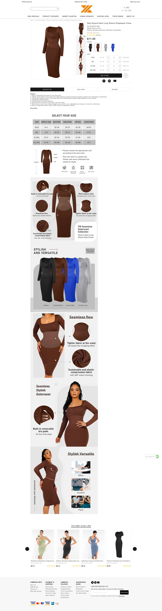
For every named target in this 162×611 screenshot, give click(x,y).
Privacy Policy (65, 595)
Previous (27, 549)
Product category (40, 20)
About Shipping (50, 591)
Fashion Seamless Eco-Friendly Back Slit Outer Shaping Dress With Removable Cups (119, 561)
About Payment (50, 595)
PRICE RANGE (118, 16)
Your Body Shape (81, 593)
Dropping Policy (65, 589)
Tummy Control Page (82, 591)
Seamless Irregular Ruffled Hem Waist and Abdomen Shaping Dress (93, 561)
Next (135, 549)
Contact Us (33, 589)
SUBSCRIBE (124, 592)
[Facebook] (92, 582)
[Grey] (105, 47)
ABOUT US (130, 16)
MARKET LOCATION (69, 16)
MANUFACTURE (81, 2)
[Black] (90, 47)
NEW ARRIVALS (33, 16)
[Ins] (95, 582)
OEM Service (135, 2)
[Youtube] (98, 582)
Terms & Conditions (67, 591)
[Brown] (97, 47)
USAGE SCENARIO (87, 16)
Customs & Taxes (66, 587)
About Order (49, 587)
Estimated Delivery (51, 589)
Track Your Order (51, 593)
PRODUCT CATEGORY (51, 16)
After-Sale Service (35, 591)
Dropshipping (65, 597)
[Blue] (113, 47)
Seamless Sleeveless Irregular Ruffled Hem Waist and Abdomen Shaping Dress (43, 561)
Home (32, 20)
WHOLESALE (27, 2)
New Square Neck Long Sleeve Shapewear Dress (67, 20)
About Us (33, 585)
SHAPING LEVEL (103, 16)
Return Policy (65, 593)
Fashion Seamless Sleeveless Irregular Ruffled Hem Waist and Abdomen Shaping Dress (68, 561)
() (126, 10)
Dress (48, 20)
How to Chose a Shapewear (81, 588)
